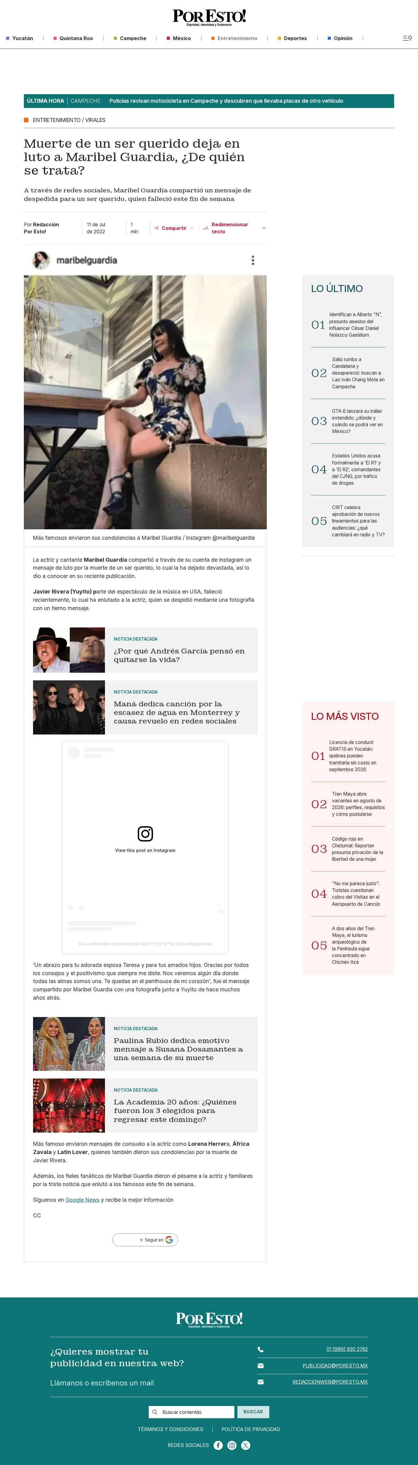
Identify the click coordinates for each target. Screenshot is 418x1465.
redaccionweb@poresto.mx (330, 1382)
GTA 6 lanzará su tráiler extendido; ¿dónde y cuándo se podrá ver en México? (357, 421)
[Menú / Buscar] (407, 38)
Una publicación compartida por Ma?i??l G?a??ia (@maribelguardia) (145, 943)
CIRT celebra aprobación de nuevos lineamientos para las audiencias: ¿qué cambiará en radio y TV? (358, 521)
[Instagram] (232, 1445)
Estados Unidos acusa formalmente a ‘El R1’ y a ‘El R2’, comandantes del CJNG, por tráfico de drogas (356, 469)
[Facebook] (218, 1445)
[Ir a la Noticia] (145, 650)
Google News (82, 1200)
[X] (245, 1445)
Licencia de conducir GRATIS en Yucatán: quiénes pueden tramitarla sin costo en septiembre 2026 (352, 755)
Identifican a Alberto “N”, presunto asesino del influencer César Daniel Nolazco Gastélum (355, 325)
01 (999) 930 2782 (347, 1349)
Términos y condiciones (170, 1429)
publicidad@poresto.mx (335, 1366)
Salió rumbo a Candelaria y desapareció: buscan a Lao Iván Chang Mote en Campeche (358, 373)
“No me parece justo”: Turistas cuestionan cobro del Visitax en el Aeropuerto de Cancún (356, 894)
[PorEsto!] (209, 17)
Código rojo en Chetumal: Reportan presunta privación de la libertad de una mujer (357, 849)
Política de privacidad (251, 1429)
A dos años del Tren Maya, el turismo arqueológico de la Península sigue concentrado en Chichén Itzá (353, 945)
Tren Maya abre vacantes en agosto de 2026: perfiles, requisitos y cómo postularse (358, 804)
